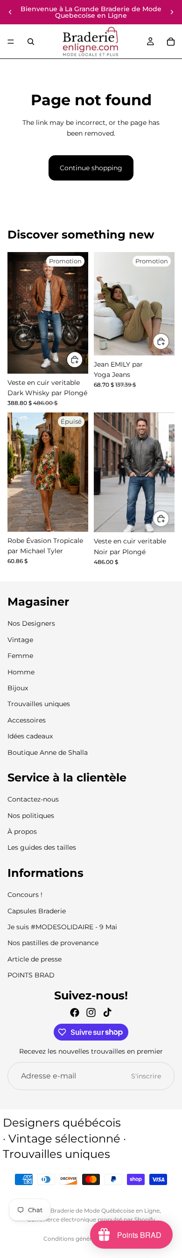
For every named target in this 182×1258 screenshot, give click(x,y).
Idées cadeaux (30, 736)
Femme (20, 656)
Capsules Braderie (36, 911)
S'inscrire (146, 1076)
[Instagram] (91, 1012)
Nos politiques (30, 815)
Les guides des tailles (41, 848)
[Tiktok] (107, 1012)
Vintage (20, 640)
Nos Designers (31, 624)
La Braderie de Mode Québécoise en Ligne (101, 1210)
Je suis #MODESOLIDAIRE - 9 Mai (62, 927)
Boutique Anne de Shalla (47, 752)
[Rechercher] (31, 41)
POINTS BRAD (31, 975)
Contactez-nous (33, 799)
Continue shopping (91, 168)
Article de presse (34, 959)
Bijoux (17, 688)
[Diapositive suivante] (171, 12)
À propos (22, 831)
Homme (21, 672)
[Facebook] (74, 1012)
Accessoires (26, 720)
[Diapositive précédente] (10, 12)
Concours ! (24, 895)
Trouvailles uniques (38, 704)
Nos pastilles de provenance (52, 943)
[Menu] (10, 41)
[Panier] (171, 41)
